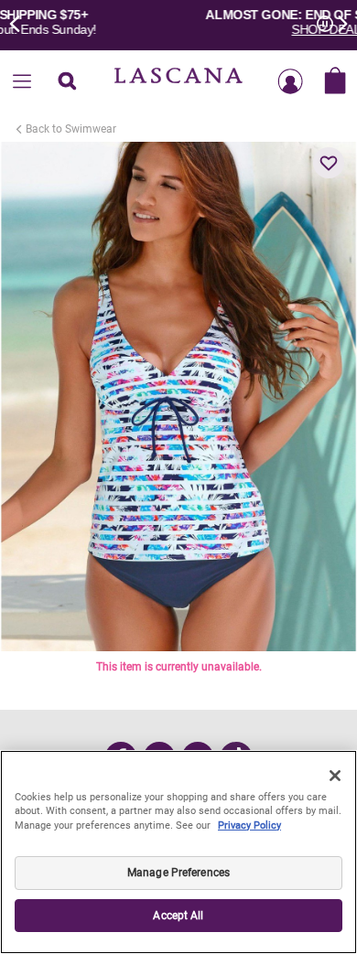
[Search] (67, 82)
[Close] (335, 776)
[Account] (290, 82)
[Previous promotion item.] (20, 21)
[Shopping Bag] (335, 82)
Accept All (178, 915)
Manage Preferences (178, 872)
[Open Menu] (22, 82)
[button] (328, 162)
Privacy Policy (249, 825)
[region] (178, 852)
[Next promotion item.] (337, 21)
